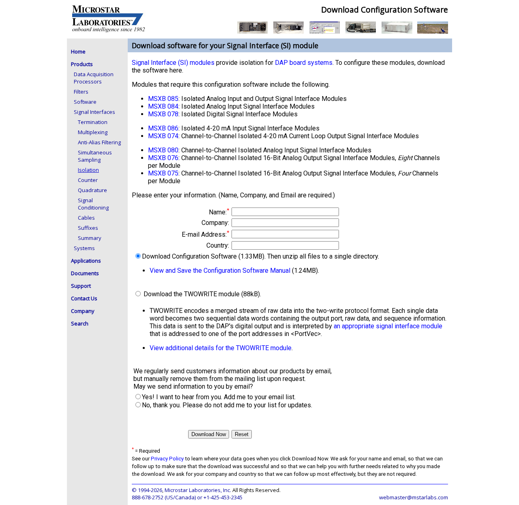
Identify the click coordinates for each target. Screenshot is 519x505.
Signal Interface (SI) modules (173, 62)
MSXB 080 (163, 150)
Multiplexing (92, 132)
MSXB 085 (163, 99)
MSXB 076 (163, 158)
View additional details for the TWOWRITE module (221, 348)
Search (79, 323)
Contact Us (84, 298)
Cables (86, 217)
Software (85, 101)
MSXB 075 (163, 173)
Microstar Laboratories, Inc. (198, 490)
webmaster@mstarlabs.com (413, 497)
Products (82, 64)
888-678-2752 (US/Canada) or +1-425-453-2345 (187, 497)
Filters (81, 91)
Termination (92, 122)
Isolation (88, 169)
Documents (85, 273)
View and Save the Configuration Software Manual (220, 270)
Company (82, 311)
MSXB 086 (163, 128)
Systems (84, 248)
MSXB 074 (163, 136)
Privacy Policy (167, 459)
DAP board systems (303, 62)
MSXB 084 (163, 106)
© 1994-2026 (147, 490)
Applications (86, 260)
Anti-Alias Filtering (99, 142)
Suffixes (88, 227)
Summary (89, 238)
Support (81, 285)
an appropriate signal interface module (388, 326)
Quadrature (92, 190)
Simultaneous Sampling (95, 156)
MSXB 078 (163, 114)
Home (78, 51)
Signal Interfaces (94, 112)
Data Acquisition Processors (94, 78)
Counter (88, 180)
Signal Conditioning (93, 204)
